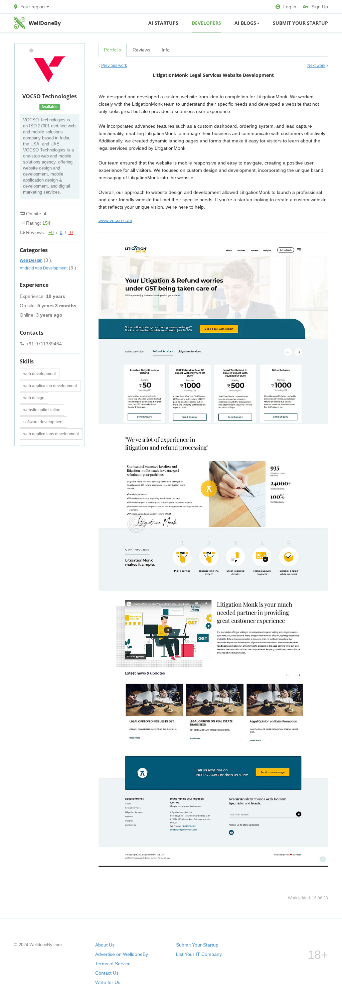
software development (43, 422)
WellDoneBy (45, 23)
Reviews (141, 49)
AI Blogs (245, 23)
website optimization (41, 410)
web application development (50, 385)
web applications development (51, 434)
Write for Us (107, 982)
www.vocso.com (115, 220)
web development (39, 373)
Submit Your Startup (300, 23)
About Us (105, 945)
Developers (206, 23)
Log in (289, 6)
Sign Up (319, 6)
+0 (51, 232)
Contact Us (107, 973)
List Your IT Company (199, 954)
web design (33, 398)
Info (166, 49)
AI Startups (163, 23)
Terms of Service (113, 963)
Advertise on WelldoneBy (121, 954)
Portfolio (112, 49)
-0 (70, 232)
